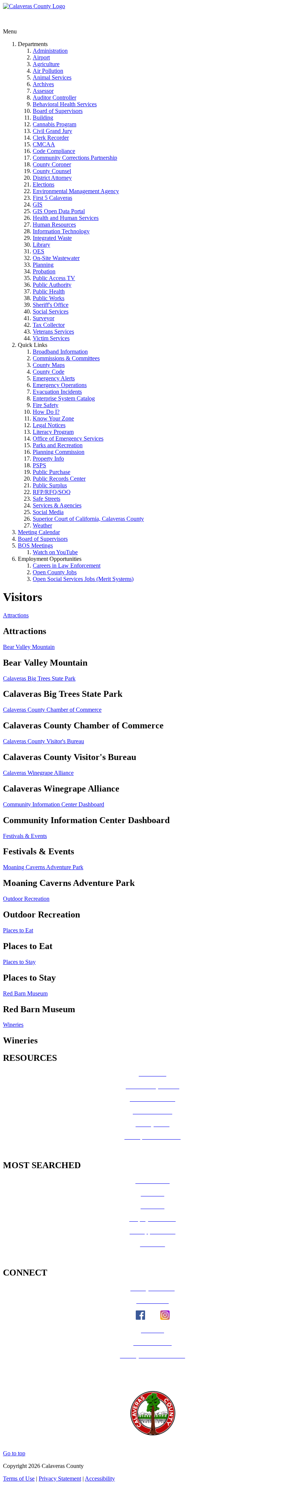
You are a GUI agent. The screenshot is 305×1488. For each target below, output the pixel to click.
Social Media (48, 512)
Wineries (13, 1024)
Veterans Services (53, 331)
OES (38, 251)
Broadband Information (60, 351)
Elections (43, 184)
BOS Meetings (35, 545)
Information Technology (61, 231)
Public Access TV (54, 278)
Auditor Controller (54, 97)
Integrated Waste (52, 238)
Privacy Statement (60, 1478)
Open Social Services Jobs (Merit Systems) (83, 579)
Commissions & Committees (66, 358)
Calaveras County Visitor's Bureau (43, 741)
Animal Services (52, 77)
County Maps (49, 365)
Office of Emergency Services (68, 438)
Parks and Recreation (58, 445)
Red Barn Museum (25, 993)
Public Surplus (50, 485)
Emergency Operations (60, 385)
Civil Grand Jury (52, 131)
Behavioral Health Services (65, 104)
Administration (50, 51)
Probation (44, 271)
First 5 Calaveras (52, 198)
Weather (42, 525)
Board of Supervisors (58, 111)
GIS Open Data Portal (59, 211)
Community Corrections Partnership (75, 158)
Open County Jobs (55, 572)
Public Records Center (59, 478)
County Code (48, 371)
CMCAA (44, 144)
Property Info (48, 458)
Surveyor (43, 318)
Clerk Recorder (51, 137)
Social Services (50, 311)
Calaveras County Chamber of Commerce (52, 709)
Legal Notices (49, 425)
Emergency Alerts (54, 378)
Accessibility (100, 1478)
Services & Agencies (57, 505)
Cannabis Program (54, 124)
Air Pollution (48, 71)
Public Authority (52, 285)
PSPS (39, 465)
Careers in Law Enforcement (66, 565)
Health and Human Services (66, 218)
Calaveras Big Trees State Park (39, 678)
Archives (43, 84)
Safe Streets (46, 499)
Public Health (49, 291)
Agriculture (46, 64)
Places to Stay (19, 962)
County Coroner (52, 164)
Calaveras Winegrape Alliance (38, 773)
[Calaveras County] (34, 6)
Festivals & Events (25, 836)
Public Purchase (51, 472)
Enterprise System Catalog (64, 398)
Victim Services (51, 338)
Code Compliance (54, 151)
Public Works (48, 298)
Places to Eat (18, 930)
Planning (43, 264)
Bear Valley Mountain (29, 647)
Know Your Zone (53, 418)
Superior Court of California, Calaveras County (88, 519)
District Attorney (52, 178)
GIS (37, 204)
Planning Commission (58, 452)
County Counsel (52, 171)
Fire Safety (45, 405)
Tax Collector (49, 325)
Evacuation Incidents (57, 392)
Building (43, 117)
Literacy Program (53, 432)
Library (41, 244)
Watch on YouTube (55, 552)
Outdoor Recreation (26, 899)
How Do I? (46, 412)
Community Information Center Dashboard (53, 804)
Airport (41, 57)
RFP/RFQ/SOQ (52, 492)
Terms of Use (19, 1478)
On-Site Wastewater (56, 258)
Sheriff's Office (50, 305)
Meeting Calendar (39, 532)
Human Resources (54, 224)
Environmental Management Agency (76, 191)
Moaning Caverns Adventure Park (43, 867)
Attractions (16, 615)
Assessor (43, 91)
